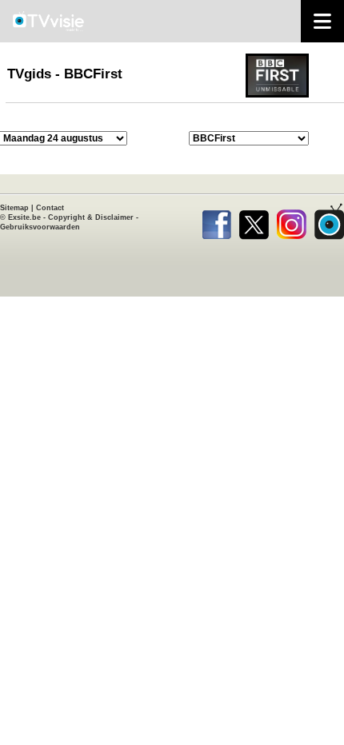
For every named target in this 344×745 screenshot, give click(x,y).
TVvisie (329, 221)
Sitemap (14, 208)
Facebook (216, 221)
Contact (50, 208)
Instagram (291, 221)
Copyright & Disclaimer (91, 217)
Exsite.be (24, 217)
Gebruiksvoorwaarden (40, 227)
